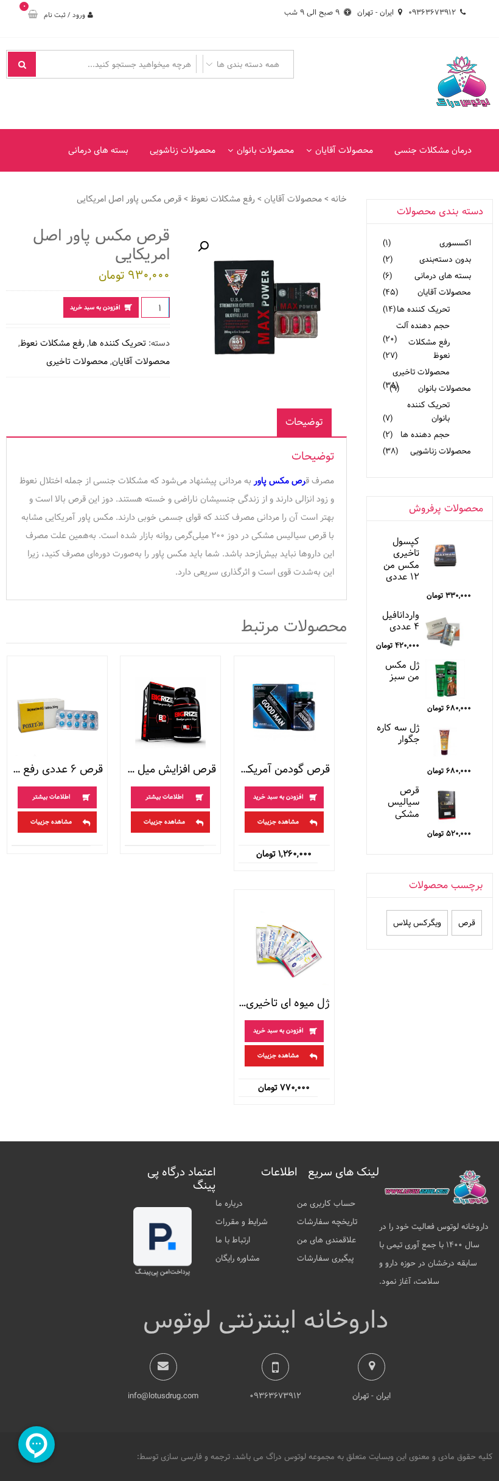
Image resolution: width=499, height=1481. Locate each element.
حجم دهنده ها (425, 434)
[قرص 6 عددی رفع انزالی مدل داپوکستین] (57, 712)
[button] (203, 246)
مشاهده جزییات (278, 822)
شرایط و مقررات (241, 1221)
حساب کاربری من (326, 1203)
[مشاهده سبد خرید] (33, 15)
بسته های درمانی (98, 150)
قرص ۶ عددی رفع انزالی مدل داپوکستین (57, 769)
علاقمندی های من (326, 1240)
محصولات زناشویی (182, 150)
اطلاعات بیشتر (164, 797)
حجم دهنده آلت (423, 325)
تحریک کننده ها (117, 343)
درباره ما (229, 1203)
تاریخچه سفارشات (327, 1221)
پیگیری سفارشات (325, 1258)
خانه (339, 199)
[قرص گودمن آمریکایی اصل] (284, 712)
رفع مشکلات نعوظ (222, 199)
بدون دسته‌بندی (445, 259)
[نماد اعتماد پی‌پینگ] (162, 1274)
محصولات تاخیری (77, 361)
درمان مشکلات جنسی (433, 150)
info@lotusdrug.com (163, 1395)
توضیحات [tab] (304, 422)
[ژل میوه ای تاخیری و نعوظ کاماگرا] (284, 946)
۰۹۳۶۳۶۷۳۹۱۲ (432, 12)
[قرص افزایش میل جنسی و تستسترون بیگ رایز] (170, 712)
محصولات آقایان (344, 150)
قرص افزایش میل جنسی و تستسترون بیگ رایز (170, 769)
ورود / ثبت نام (64, 15)
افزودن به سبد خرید (95, 307)
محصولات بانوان (265, 150)
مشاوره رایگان (237, 1258)
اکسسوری (455, 243)
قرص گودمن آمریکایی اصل (284, 769)
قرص (466, 923)
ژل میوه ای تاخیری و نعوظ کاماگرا (284, 1003)
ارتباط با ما (232, 1240)
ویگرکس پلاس (417, 923)
